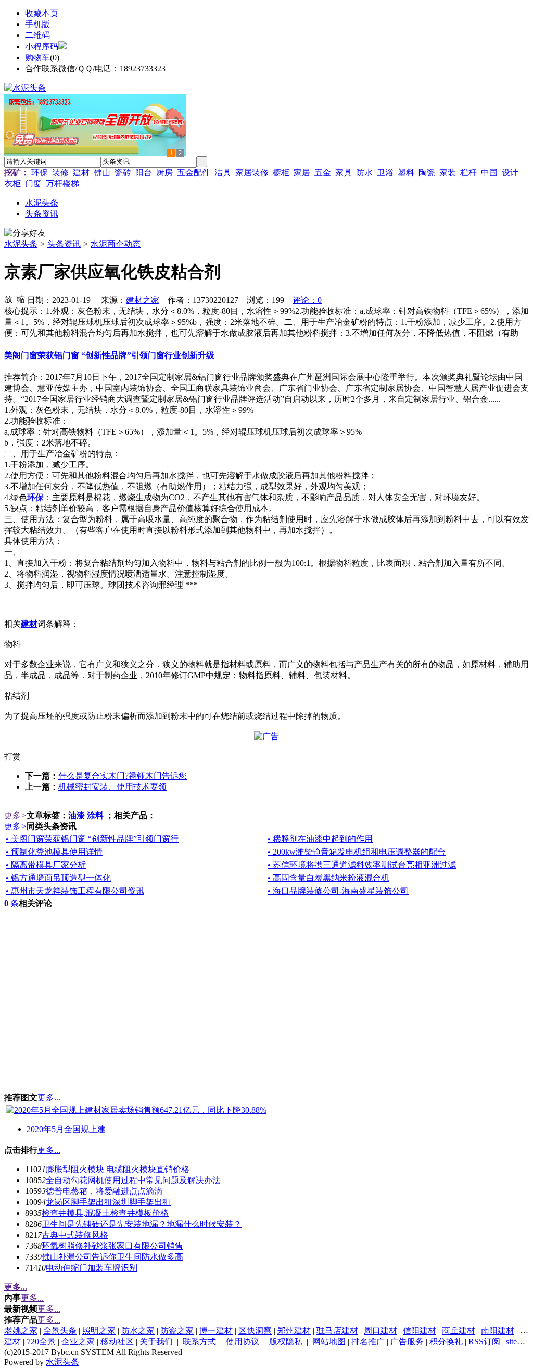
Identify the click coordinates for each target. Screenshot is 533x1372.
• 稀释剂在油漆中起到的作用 (320, 838)
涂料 (95, 815)
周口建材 (380, 1330)
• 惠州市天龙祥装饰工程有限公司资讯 (75, 890)
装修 (60, 172)
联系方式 (199, 1341)
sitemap (518, 1341)
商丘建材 (458, 1330)
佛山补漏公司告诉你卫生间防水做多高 (112, 1256)
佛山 (102, 172)
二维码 (37, 35)
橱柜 (281, 172)
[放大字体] (8, 299)
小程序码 (41, 46)
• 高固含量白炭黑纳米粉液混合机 (328, 877)
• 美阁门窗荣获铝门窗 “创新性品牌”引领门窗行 (92, 838)
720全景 (41, 1341)
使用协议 (242, 1341)
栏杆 (468, 172)
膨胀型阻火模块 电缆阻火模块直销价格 (117, 1169)
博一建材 (216, 1330)
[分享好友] (25, 233)
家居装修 (252, 172)
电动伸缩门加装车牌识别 (91, 1267)
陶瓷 (426, 172)
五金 (322, 172)
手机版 (37, 24)
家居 (302, 172)
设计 (510, 172)
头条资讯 (64, 243)
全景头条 (60, 1330)
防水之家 (138, 1330)
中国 (489, 172)
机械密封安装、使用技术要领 (112, 786)
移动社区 (117, 1341)
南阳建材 (497, 1330)
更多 (15, 815)
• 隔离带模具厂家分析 (46, 864)
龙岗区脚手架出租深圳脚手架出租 (108, 1202)
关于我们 (156, 1341)
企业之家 (78, 1341)
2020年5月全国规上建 (66, 1129)
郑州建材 (294, 1330)
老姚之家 (20, 1330)
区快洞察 (255, 1330)
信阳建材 (419, 1330)
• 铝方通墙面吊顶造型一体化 (58, 877)
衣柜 (12, 183)
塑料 (406, 172)
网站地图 (329, 1341)
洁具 (222, 172)
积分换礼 (446, 1341)
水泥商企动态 (116, 243)
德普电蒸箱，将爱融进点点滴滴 (104, 1191)
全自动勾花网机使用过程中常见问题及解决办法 (133, 1180)
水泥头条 (20, 243)
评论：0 (307, 300)
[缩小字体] (21, 299)
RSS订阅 (484, 1341)
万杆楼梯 (62, 183)
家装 (447, 172)
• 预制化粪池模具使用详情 (54, 851)
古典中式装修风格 (75, 1234)
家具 (343, 172)
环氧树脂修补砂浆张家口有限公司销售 (112, 1245)
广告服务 (407, 1341)
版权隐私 (285, 1341)
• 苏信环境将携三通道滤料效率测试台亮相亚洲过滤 (362, 864)
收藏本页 (41, 13)
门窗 (33, 183)
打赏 (12, 756)
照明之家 (99, 1330)
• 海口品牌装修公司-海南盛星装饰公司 (338, 890)
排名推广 (368, 1341)
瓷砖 (123, 172)
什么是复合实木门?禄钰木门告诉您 (122, 775)
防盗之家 (177, 1330)
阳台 (143, 172)
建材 (81, 172)
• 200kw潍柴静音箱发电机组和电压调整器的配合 (357, 851)
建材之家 (142, 300)
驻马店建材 (337, 1330)
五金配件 (193, 172)
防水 (364, 172)
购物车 (37, 57)
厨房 (164, 172)
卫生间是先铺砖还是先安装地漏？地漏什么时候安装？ (142, 1223)
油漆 (76, 815)
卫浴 (385, 172)
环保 (39, 172)
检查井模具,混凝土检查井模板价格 (105, 1213)
